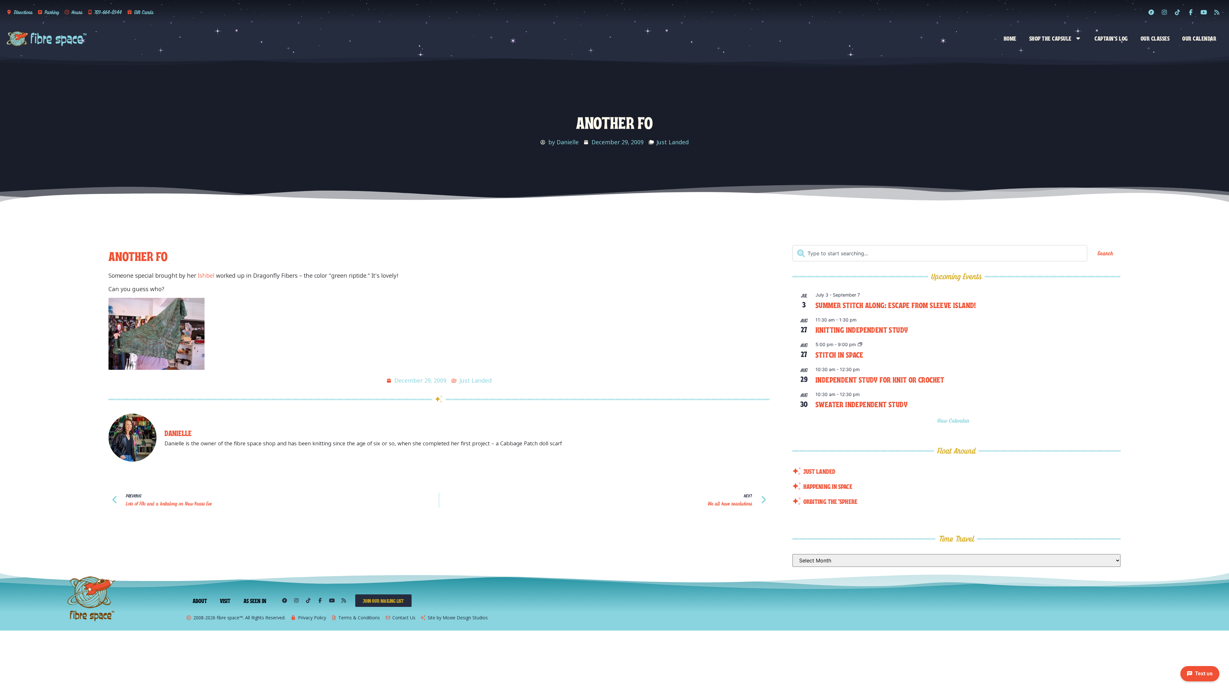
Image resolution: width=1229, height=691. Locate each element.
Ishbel (206, 275)
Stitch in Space (839, 354)
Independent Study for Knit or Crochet (879, 379)
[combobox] (939, 253)
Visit (225, 600)
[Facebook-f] (1190, 12)
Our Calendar (1199, 38)
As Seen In (255, 600)
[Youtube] (1203, 12)
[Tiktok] (1177, 12)
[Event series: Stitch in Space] (860, 344)
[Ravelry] (1151, 12)
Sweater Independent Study (861, 403)
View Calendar (954, 420)
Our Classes (1155, 38)
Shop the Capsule (1050, 38)
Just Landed (672, 142)
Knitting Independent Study (861, 329)
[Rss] (1217, 12)
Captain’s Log (1111, 38)
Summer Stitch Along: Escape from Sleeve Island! (895, 304)
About (200, 600)
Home (1010, 38)
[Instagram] (1164, 12)
